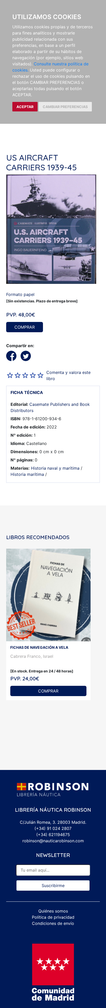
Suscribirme (53, 885)
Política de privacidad (53, 917)
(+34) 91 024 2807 (53, 828)
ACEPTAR (24, 106)
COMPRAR (24, 327)
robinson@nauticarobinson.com (53, 840)
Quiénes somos (53, 911)
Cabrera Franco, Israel (31, 656)
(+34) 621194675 (53, 834)
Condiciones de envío (53, 923)
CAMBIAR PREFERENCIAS (65, 106)
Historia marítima (27, 474)
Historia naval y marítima (55, 468)
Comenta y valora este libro (68, 375)
